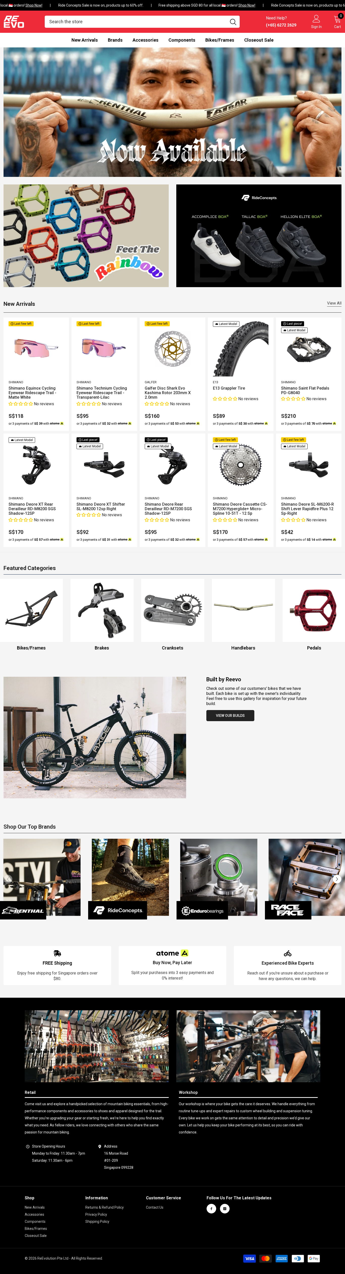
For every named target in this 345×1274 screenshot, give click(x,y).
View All (334, 303)
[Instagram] (225, 1208)
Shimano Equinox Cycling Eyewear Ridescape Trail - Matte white (32, 393)
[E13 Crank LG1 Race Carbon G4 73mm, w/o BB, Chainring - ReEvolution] (172, 610)
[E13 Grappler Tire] (240, 349)
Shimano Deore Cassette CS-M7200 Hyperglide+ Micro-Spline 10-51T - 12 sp (240, 509)
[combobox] (136, 22)
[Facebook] (211, 1208)
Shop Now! (24, 5)
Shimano (16, 382)
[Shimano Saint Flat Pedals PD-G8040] (309, 349)
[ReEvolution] (86, 235)
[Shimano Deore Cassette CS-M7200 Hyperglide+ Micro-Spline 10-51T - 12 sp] (240, 465)
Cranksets (172, 647)
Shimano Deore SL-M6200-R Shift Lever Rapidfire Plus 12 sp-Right (307, 509)
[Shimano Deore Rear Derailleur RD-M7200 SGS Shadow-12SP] (172, 465)
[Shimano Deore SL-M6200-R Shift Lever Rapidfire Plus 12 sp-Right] (309, 465)
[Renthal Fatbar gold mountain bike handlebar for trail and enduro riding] (243, 610)
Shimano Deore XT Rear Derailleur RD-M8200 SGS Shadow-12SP (32, 509)
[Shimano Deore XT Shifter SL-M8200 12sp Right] (104, 465)
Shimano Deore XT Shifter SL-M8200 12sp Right (101, 506)
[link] (57, 965)
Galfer (151, 382)
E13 (215, 382)
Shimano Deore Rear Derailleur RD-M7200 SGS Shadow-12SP (168, 509)
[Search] (142, 22)
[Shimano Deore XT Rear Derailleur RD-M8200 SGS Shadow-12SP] (36, 465)
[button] (21, 403)
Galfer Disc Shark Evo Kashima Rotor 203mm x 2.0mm (168, 393)
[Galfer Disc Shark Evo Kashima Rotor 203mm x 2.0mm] (172, 349)
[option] (102, 615)
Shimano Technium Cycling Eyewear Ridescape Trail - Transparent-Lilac (102, 393)
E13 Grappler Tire (229, 388)
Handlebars (243, 647)
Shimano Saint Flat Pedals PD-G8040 (305, 390)
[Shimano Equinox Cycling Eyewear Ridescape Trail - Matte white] (36, 349)
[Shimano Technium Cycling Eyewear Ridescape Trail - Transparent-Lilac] (104, 349)
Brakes (102, 647)
